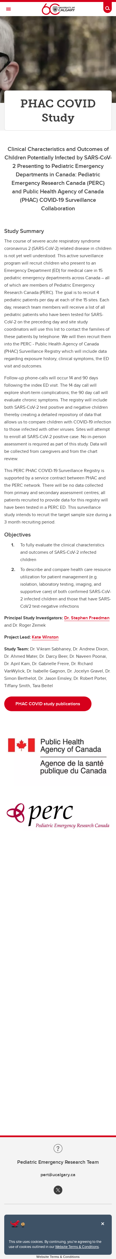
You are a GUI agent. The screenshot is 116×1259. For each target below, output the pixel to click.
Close (102, 1227)
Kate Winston (45, 637)
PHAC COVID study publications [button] (47, 703)
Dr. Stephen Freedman (87, 618)
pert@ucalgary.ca (58, 1174)
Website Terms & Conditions (77, 1246)
